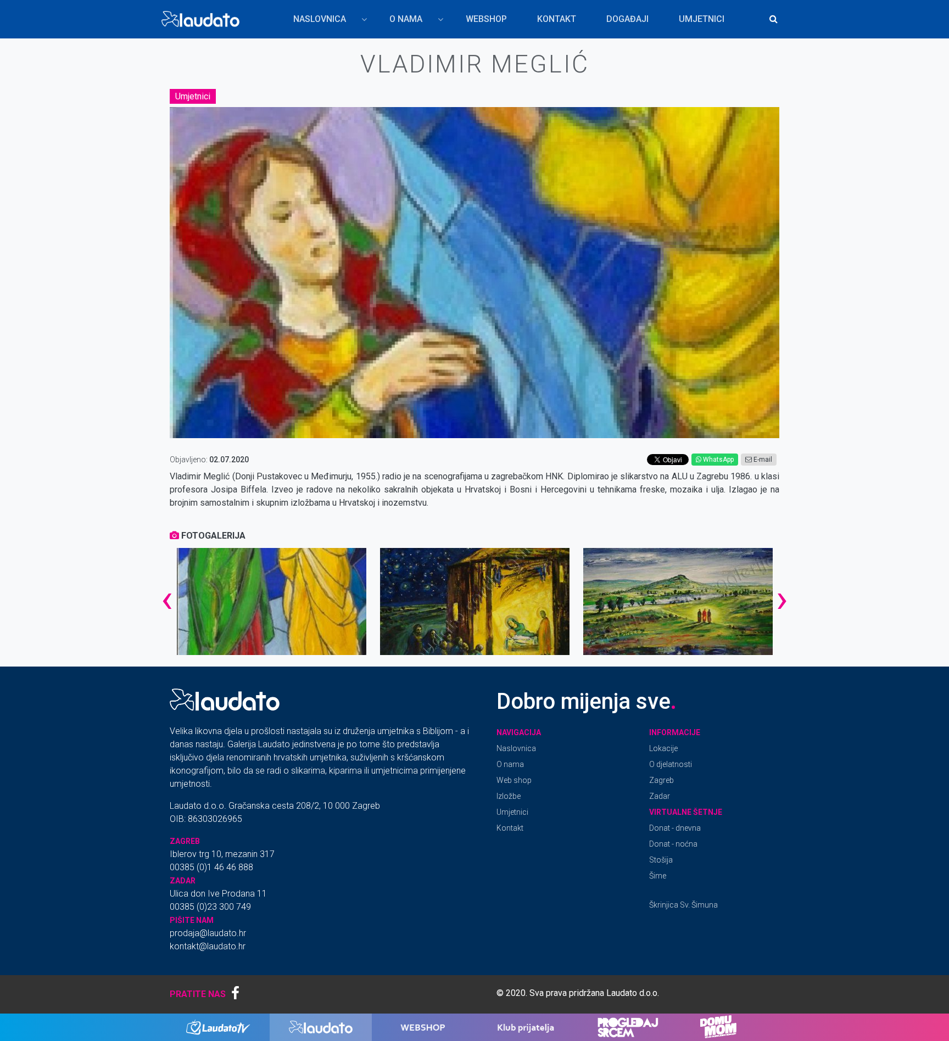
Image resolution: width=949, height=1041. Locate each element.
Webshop (486, 19)
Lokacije (663, 748)
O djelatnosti (670, 764)
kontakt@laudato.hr (207, 946)
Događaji (627, 19)
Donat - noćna (673, 843)
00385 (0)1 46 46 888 (211, 867)
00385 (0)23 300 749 (210, 907)
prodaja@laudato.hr (208, 933)
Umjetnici (701, 19)
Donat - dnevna (675, 828)
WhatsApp (717, 459)
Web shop (514, 780)
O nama (399, 22)
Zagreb (661, 780)
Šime (657, 875)
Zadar (659, 796)
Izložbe (508, 796)
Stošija (661, 859)
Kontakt (556, 19)
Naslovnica (313, 22)
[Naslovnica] (202, 19)
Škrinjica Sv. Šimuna (683, 904)
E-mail (762, 459)
